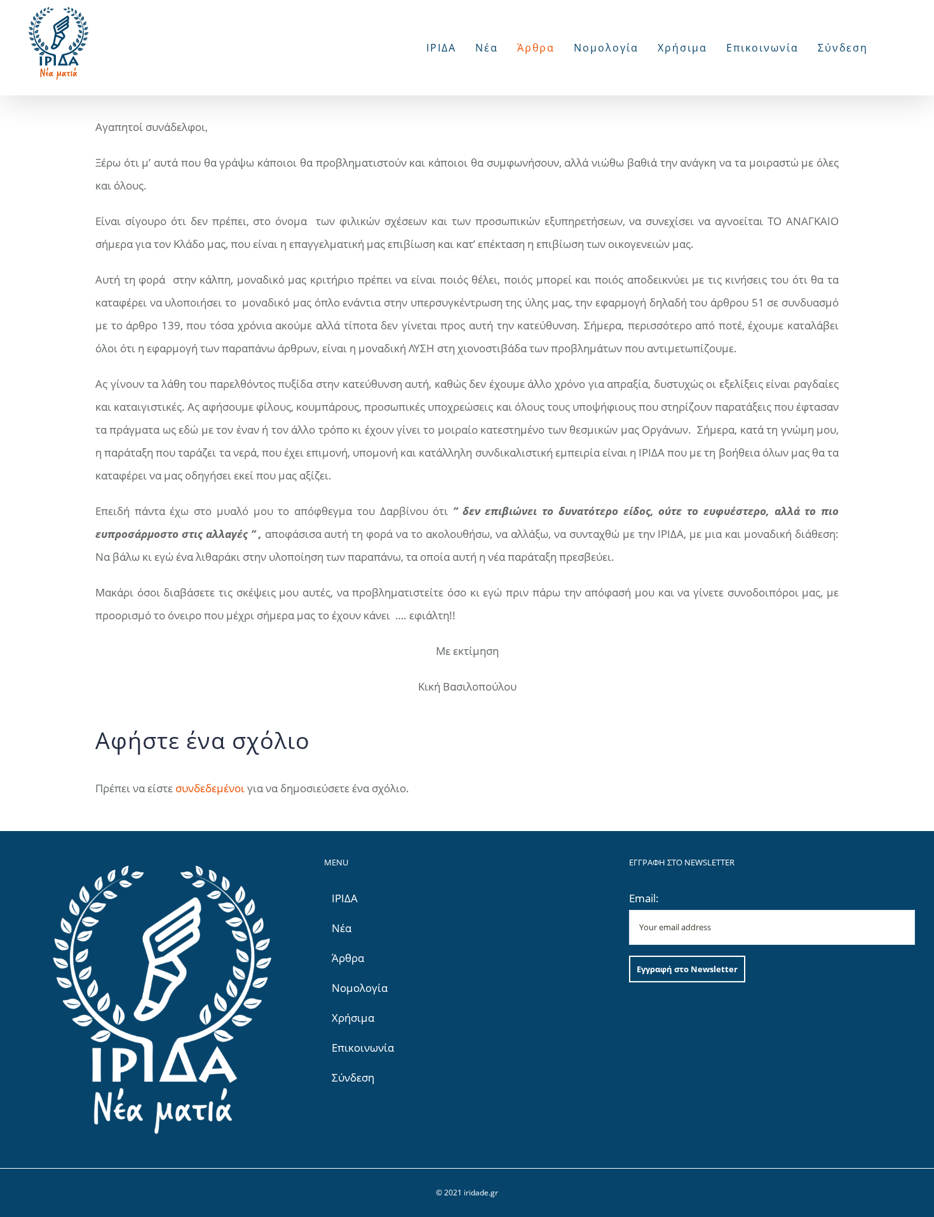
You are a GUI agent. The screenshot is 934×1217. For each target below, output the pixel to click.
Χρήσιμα (353, 1017)
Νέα (341, 928)
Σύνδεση (353, 1077)
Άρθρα (348, 958)
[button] (891, 47)
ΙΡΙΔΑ (345, 898)
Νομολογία (360, 987)
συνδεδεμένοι (210, 788)
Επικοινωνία (363, 1047)
